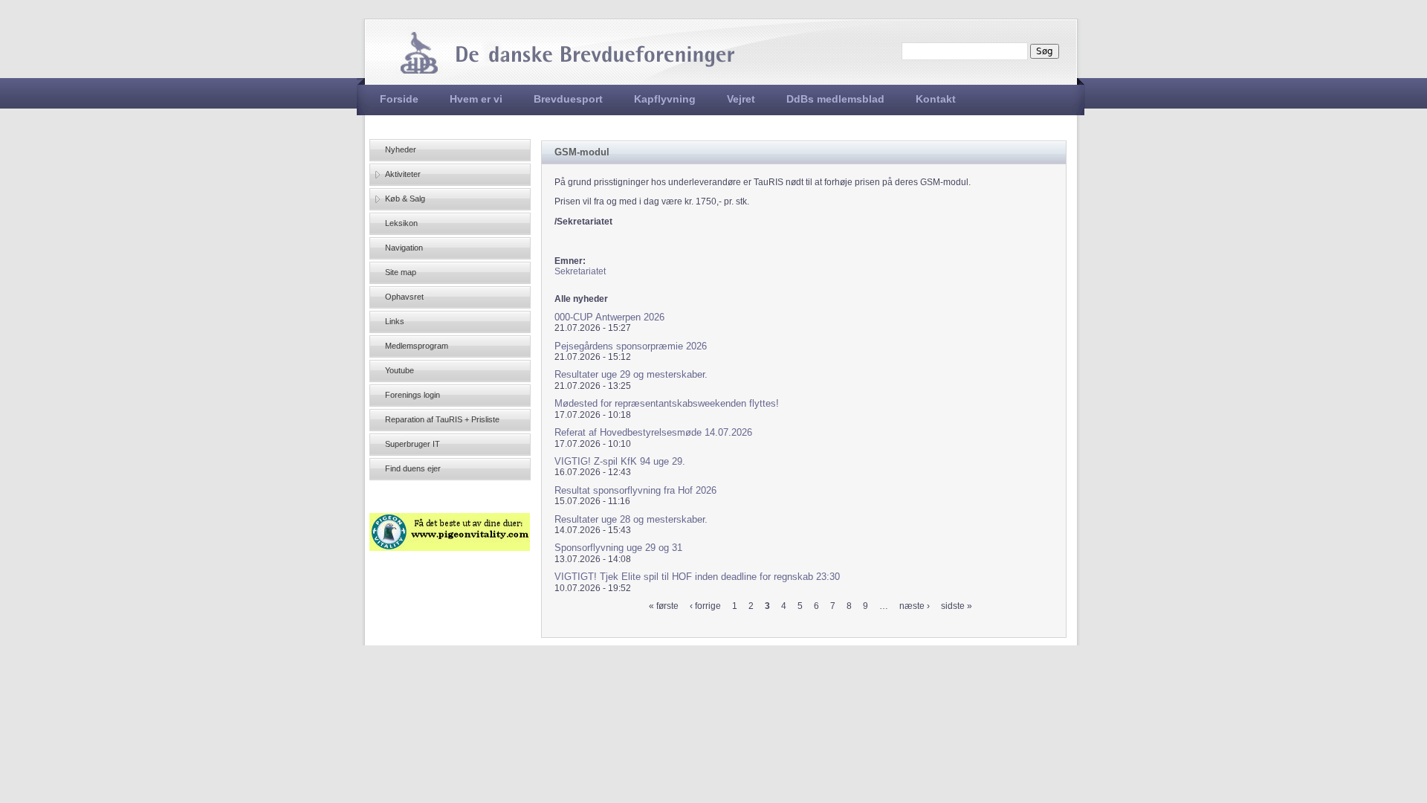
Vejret (741, 99)
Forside (399, 99)
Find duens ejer (413, 468)
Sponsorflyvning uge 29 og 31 (618, 547)
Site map (400, 272)
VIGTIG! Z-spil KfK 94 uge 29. (619, 461)
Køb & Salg (405, 198)
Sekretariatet (580, 271)
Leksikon (401, 223)
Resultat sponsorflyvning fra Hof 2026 (635, 490)
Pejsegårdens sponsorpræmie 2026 (630, 346)
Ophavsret (404, 296)
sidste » (956, 606)
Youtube (399, 370)
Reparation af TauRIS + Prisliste (442, 419)
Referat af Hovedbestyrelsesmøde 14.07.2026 (653, 432)
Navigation (404, 247)
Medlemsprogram (416, 345)
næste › (914, 606)
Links (394, 321)
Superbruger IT (412, 443)
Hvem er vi (476, 99)
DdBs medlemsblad (835, 99)
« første (664, 606)
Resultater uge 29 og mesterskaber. (631, 374)
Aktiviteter (403, 174)
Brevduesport (568, 99)
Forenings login (412, 394)
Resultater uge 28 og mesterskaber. (631, 519)
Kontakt (936, 99)
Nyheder (400, 149)
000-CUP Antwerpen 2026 (609, 317)
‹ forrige (705, 606)
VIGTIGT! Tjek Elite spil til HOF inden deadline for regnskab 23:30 (697, 576)
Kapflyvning (665, 99)
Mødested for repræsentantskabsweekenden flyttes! (666, 403)
